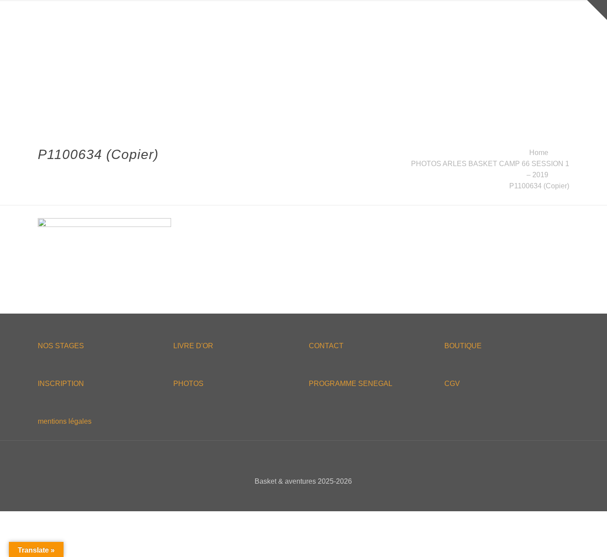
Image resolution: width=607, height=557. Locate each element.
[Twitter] (297, 497)
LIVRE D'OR (193, 346)
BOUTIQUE (463, 346)
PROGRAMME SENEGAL (350, 383)
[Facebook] (285, 497)
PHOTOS (188, 383)
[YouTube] (309, 497)
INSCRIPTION (61, 383)
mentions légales (65, 421)
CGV (452, 383)
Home (538, 152)
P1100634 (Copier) (539, 186)
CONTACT (326, 346)
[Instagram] (321, 497)
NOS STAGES (61, 346)
